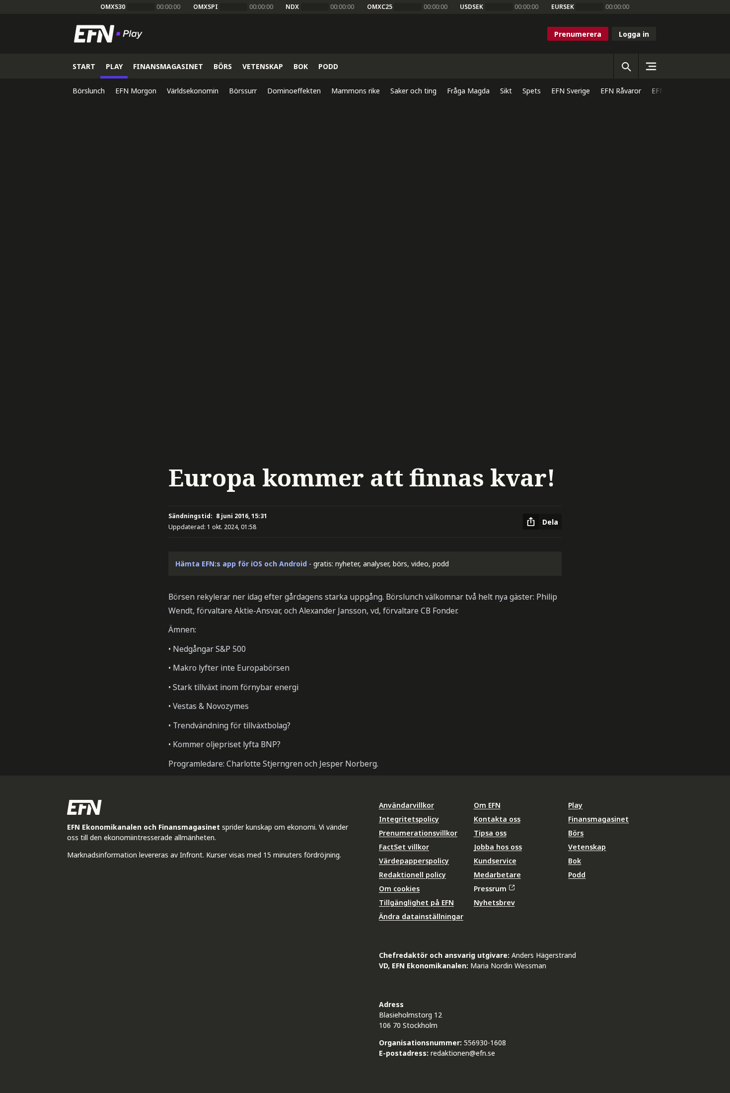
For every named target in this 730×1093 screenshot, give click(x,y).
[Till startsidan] (110, 33)
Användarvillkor (406, 805)
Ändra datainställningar (421, 916)
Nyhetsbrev (494, 902)
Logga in (634, 34)
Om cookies (399, 888)
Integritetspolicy (409, 819)
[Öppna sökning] (625, 66)
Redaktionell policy (412, 874)
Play (575, 805)
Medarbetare (497, 874)
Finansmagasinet (598, 819)
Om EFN (487, 805)
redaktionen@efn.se (463, 1053)
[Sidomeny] (650, 66)
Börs (576, 833)
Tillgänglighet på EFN (416, 902)
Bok (574, 860)
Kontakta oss (497, 819)
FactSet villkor (404, 847)
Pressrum (490, 888)
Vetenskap (587, 847)
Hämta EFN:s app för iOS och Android (241, 563)
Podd (576, 874)
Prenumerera (577, 34)
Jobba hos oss (498, 847)
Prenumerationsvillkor (418, 833)
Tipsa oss (490, 833)
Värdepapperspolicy (414, 860)
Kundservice (495, 860)
